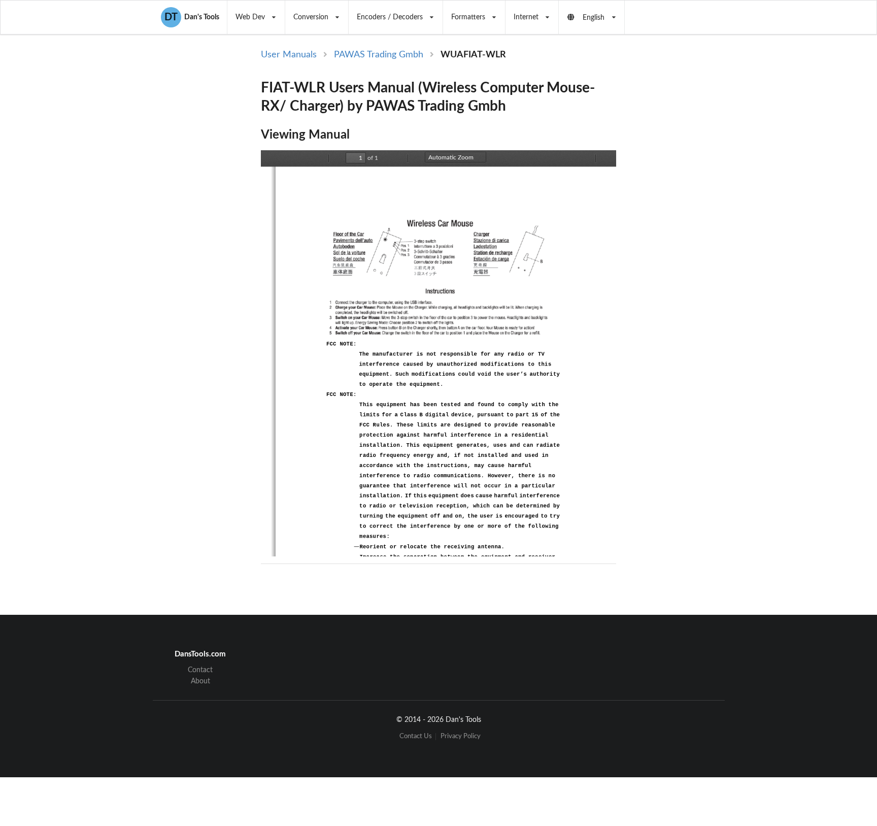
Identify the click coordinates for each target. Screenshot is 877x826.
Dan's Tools (191, 17)
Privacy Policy (461, 736)
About (200, 681)
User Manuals (289, 54)
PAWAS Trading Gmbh (378, 54)
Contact (200, 670)
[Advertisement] (701, 214)
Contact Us (415, 736)
